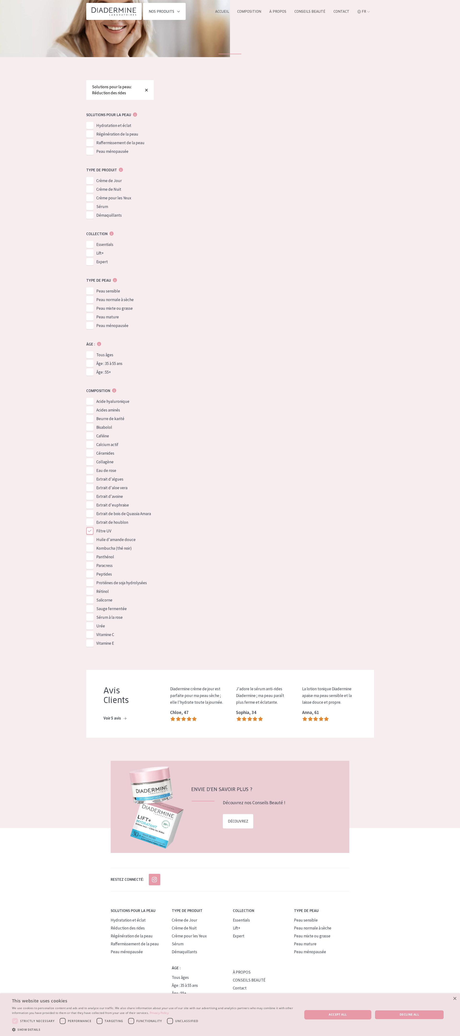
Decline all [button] (409, 1014)
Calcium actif (107, 444)
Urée (100, 626)
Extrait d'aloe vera (111, 487)
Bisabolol (104, 427)
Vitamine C (105, 634)
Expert (102, 261)
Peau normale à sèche (115, 299)
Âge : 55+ (103, 372)
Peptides (104, 574)
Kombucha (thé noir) (114, 548)
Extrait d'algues (109, 479)
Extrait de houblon (112, 522)
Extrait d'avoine (109, 496)
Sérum (102, 206)
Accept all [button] (338, 1014)
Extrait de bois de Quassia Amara (123, 513)
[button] (153, 1029)
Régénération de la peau (117, 134)
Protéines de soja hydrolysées (121, 582)
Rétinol (102, 591)
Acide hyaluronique (112, 401)
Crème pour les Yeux (113, 198)
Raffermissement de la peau (120, 142)
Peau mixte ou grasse (114, 308)
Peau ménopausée (112, 151)
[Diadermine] (114, 11)
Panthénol (105, 557)
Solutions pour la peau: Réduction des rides (112, 89)
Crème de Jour (109, 180)
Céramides (105, 453)
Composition (249, 11)
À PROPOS (242, 972)
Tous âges (104, 354)
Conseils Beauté (309, 11)
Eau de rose (106, 470)
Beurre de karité (110, 418)
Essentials (104, 244)
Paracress (104, 565)
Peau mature (107, 317)
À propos (277, 11)
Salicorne (104, 600)
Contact (341, 11)
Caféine (102, 436)
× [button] (454, 998)
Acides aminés (108, 410)
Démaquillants (109, 215)
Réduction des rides (128, 928)
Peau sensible (108, 291)
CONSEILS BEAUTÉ (249, 980)
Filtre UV (103, 531)
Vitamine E (105, 643)
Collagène (105, 461)
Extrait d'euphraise (112, 505)
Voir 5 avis (113, 718)
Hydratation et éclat (113, 125)
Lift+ (100, 253)
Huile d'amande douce (116, 539)
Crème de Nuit (108, 189)
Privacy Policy (159, 1013)
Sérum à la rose (109, 617)
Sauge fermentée (111, 608)
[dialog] (230, 1015)
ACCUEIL (222, 11)
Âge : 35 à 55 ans (109, 363)
